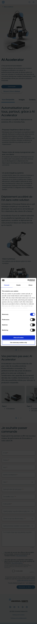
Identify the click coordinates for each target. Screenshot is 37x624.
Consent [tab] (6, 285)
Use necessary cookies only (18, 342)
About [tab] (30, 285)
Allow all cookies (18, 337)
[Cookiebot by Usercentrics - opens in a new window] (27, 280)
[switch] (32, 319)
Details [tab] (18, 285)
